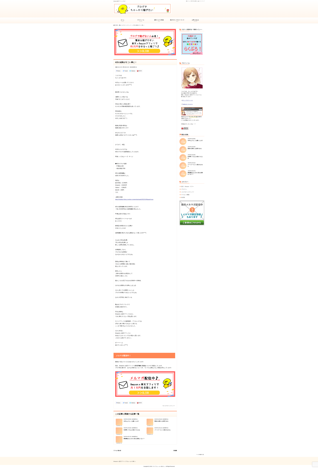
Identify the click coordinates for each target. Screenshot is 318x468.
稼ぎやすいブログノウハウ (177, 20)
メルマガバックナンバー (169, 405)
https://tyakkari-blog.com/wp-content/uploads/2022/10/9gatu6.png (134, 199)
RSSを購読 (194, 1)
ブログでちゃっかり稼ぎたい (158, 466)
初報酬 (175, 450)
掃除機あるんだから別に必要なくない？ (134, 438)
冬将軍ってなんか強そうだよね (132, 430)
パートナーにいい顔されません (162, 430)
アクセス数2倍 (117, 450)
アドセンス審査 (185, 194)
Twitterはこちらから (187, 104)
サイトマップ (202, 1)
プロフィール (140, 20)
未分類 (183, 197)
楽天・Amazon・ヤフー (187, 186)
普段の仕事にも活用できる (161, 421)
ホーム (188, 1)
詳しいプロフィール (187, 100)
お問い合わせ (195, 20)
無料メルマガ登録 (159, 20)
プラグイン (184, 189)
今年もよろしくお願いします (131, 421)
